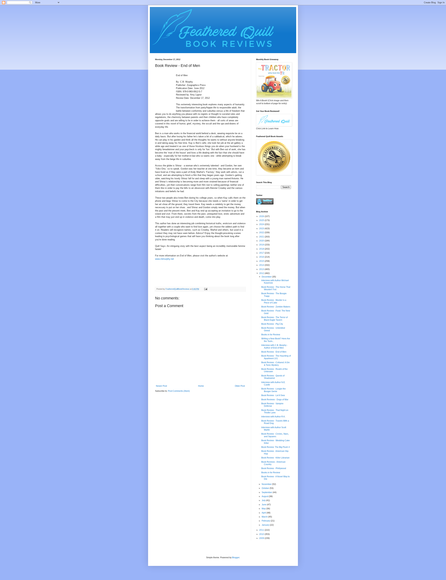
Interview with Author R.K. (273, 416)
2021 (262, 236)
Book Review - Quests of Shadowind (272, 376)
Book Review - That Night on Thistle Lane (274, 411)
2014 (262, 265)
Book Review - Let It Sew (273, 395)
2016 (262, 257)
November (267, 484)
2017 (262, 253)
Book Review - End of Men (273, 352)
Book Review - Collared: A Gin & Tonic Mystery (275, 363)
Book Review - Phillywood (273, 468)
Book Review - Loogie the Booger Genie (273, 390)
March (265, 517)
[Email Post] (205, 289)
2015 (262, 261)
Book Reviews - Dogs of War (274, 399)
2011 (262, 530)
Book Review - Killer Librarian (275, 458)
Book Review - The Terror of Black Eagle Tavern (274, 318)
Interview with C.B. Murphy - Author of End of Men (274, 346)
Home (201, 386)
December (267, 277)
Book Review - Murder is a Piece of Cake (273, 301)
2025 (262, 220)
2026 (262, 216)
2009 (262, 538)
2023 (262, 228)
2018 (262, 249)
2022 (262, 232)
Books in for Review (270, 334)
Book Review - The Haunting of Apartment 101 (276, 357)
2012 (262, 273)
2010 (262, 534)
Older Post (240, 386)
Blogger (235, 557)
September (267, 492)
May (264, 508)
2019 (262, 244)
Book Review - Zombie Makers (275, 307)
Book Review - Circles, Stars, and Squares (275, 435)
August (265, 496)
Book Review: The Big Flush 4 (275, 447)
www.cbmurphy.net (164, 259)
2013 (262, 269)
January (266, 525)
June (264, 504)
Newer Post (161, 386)
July (264, 500)
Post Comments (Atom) (179, 391)
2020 (262, 240)
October (266, 488)
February (266, 521)
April (264, 513)
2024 (262, 224)
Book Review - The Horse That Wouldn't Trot (275, 288)
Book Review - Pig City (272, 324)
